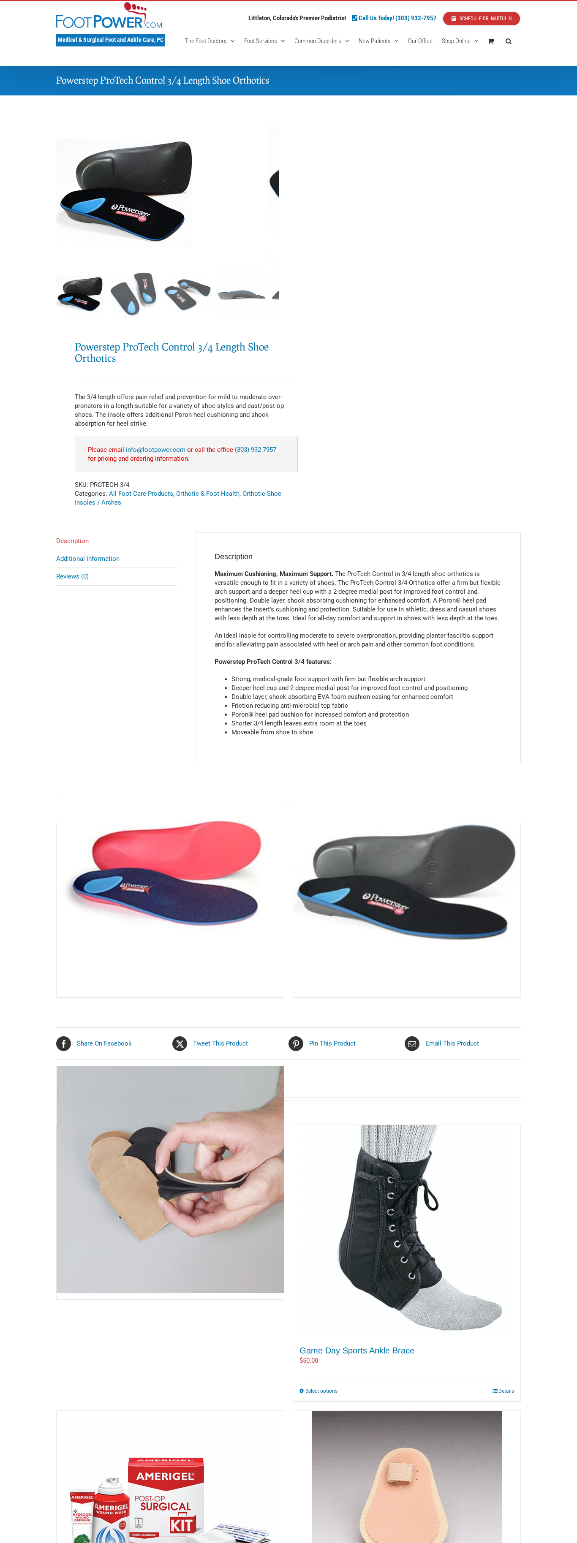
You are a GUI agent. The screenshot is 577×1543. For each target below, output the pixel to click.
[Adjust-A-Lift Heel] (170, 1179)
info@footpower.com (155, 450)
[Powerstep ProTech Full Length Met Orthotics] (170, 877)
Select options (321, 1391)
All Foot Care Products (141, 493)
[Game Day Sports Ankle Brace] (406, 1230)
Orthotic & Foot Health (208, 493)
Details (506, 1391)
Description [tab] (72, 541)
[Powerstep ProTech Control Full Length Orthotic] (406, 877)
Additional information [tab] (88, 558)
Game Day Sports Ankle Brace (356, 1350)
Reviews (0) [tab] (72, 576)
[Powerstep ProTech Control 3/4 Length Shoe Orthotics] (161, 192)
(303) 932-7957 (255, 450)
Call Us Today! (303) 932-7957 (397, 18)
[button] (509, 40)
